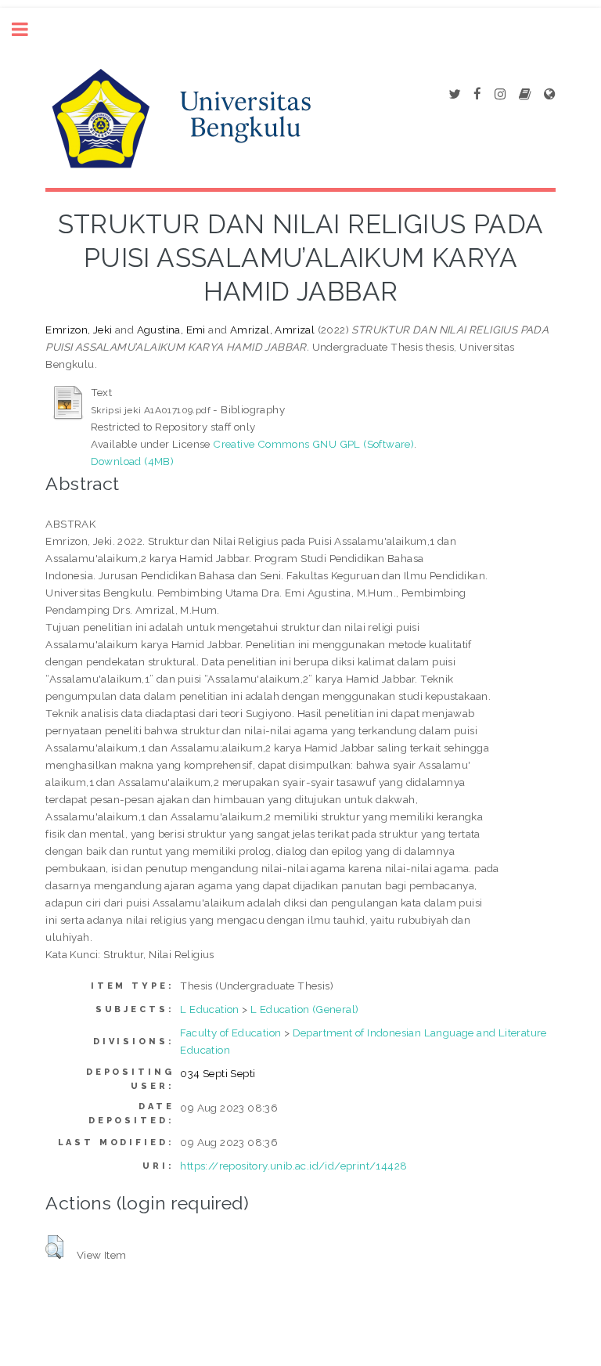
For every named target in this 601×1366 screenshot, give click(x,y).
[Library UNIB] (549, 94)
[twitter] (454, 94)
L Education (209, 1009)
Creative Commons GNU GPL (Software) (313, 444)
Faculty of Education (230, 1032)
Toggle (28, 29)
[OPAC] (525, 94)
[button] (54, 1247)
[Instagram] (500, 94)
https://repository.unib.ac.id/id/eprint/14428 (293, 1165)
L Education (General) (304, 1009)
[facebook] (477, 94)
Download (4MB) (133, 461)
